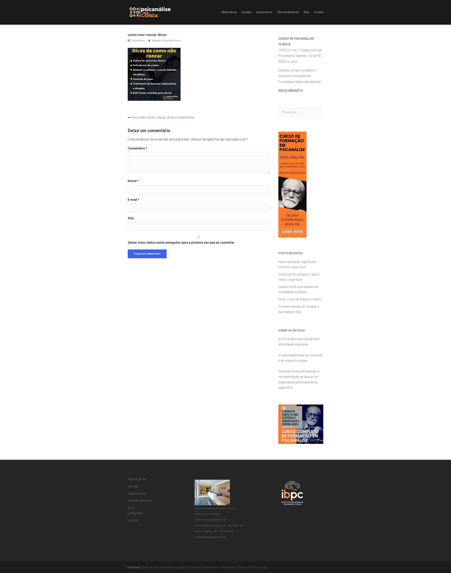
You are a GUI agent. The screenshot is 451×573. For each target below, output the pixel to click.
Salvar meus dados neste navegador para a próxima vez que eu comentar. (181, 242)
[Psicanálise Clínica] (155, 12)
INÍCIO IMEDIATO (290, 90)
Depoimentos (264, 12)
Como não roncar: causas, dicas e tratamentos (163, 117)
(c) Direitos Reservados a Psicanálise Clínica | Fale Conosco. (227, 567)
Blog (306, 12)
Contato (318, 12)
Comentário (137, 148)
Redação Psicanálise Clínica (166, 40)
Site (131, 218)
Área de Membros (288, 12)
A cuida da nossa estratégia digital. (155, 567)
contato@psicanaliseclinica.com (210, 537)
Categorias (135, 513)
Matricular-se (229, 12)
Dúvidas (246, 12)
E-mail (133, 199)
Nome (133, 181)
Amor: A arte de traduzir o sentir (299, 299)
